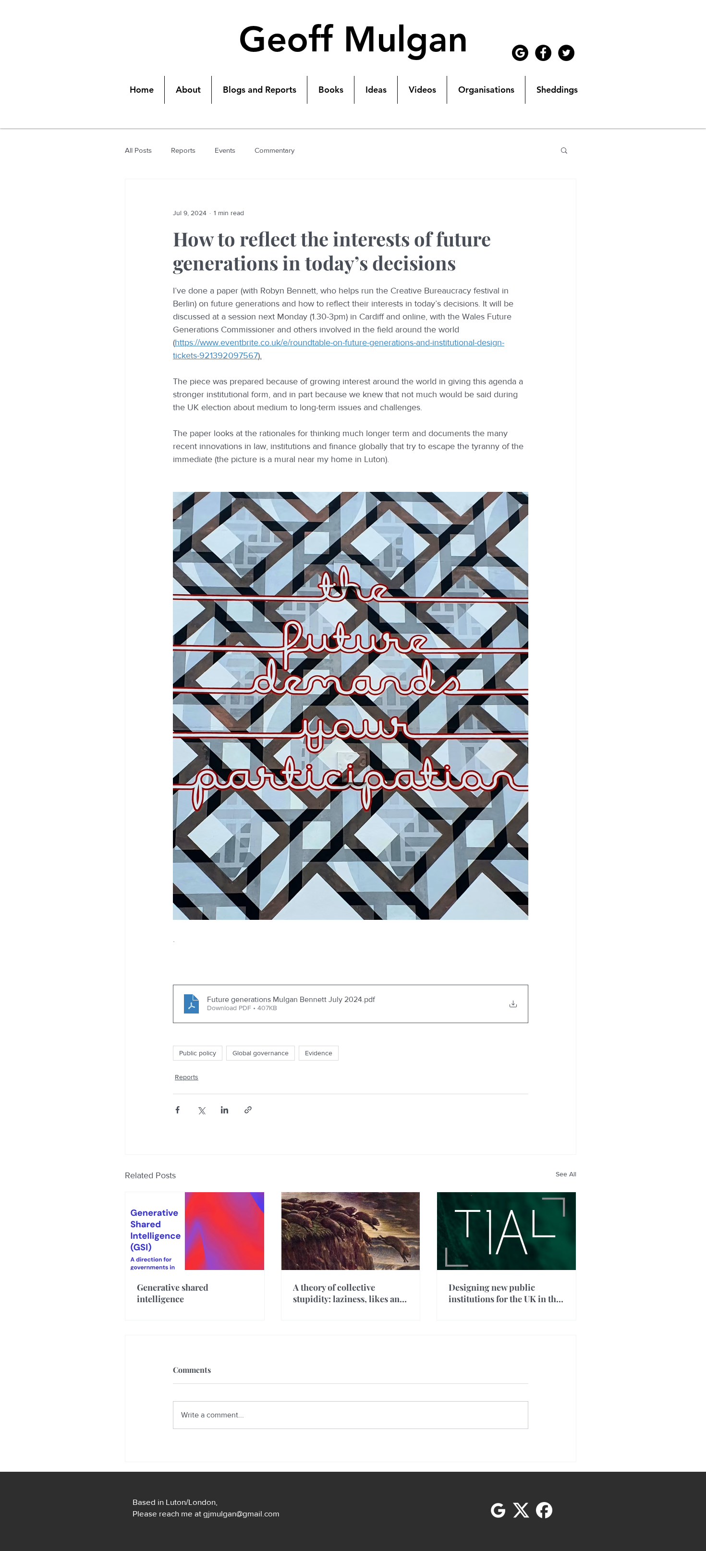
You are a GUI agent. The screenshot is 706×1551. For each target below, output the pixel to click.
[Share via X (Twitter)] (201, 1109)
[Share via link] (248, 1109)
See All (566, 1174)
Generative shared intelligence (172, 1293)
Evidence (318, 1053)
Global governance (260, 1053)
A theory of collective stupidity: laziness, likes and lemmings (349, 1293)
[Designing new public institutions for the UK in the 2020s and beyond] (506, 1231)
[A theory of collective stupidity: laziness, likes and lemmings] (350, 1231)
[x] (521, 1510)
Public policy (197, 1053)
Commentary (274, 150)
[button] (564, 150)
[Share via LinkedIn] (224, 1109)
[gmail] (520, 53)
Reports (183, 150)
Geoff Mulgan (353, 39)
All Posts (138, 150)
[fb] (544, 1510)
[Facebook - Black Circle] (543, 53)
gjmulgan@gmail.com (241, 1513)
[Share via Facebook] (177, 1109)
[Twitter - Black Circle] (566, 53)
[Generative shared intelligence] (194, 1231)
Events (225, 150)
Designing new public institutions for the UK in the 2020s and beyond (504, 1293)
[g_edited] (498, 1510)
